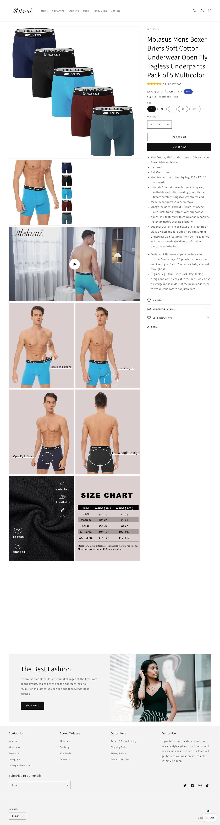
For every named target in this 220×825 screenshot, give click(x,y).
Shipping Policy (119, 747)
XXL (195, 109)
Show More (32, 705)
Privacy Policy (118, 753)
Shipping (151, 96)
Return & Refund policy (123, 741)
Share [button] (154, 326)
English (15, 815)
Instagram (14, 759)
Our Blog (64, 747)
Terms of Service (120, 759)
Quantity (151, 116)
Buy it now (179, 146)
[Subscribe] (66, 785)
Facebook (14, 753)
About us (65, 741)
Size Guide (65, 753)
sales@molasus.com (20, 765)
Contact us (66, 759)
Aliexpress (14, 747)
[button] (194, 10)
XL (183, 109)
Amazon (13, 741)
